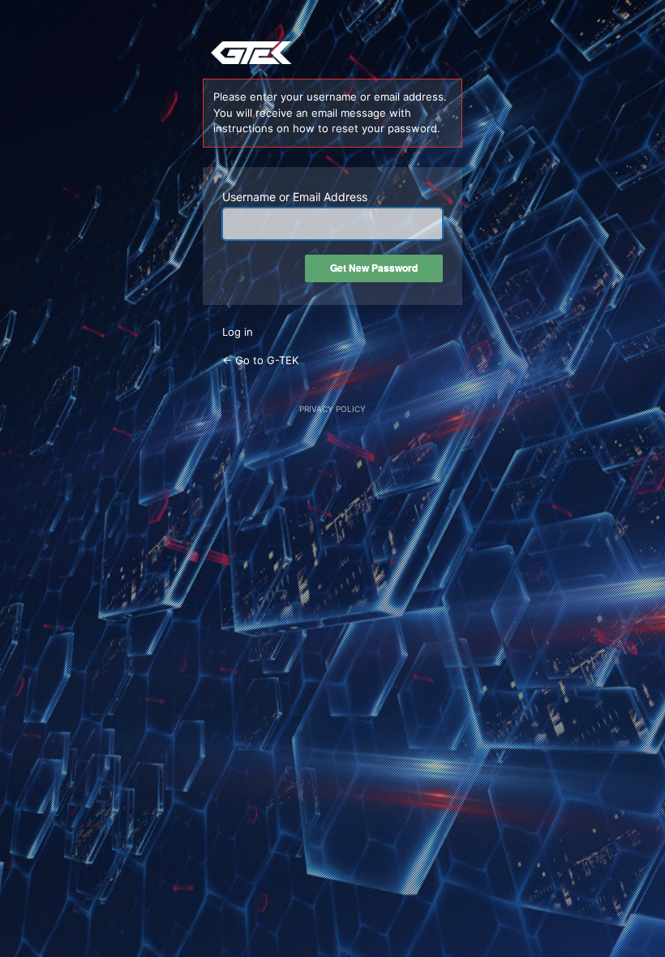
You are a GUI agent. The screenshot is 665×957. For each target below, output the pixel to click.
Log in (237, 331)
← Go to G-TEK (260, 360)
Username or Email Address (294, 197)
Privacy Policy (332, 409)
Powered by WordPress (332, 56)
